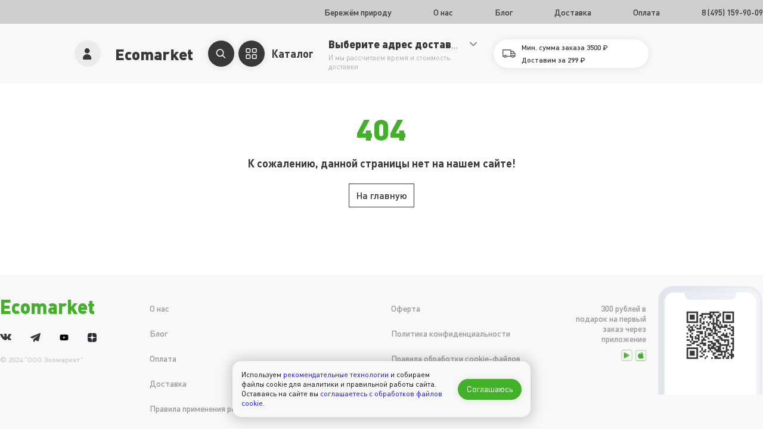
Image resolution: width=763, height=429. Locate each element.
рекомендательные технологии (336, 374)
